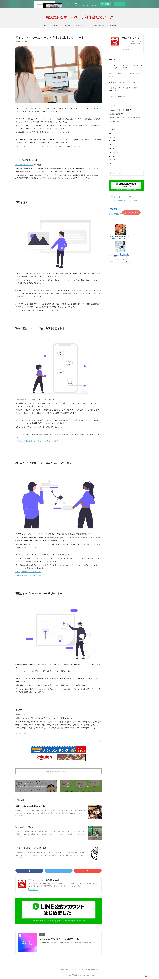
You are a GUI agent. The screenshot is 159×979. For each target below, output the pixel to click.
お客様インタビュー (117, 118)
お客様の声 (113, 25)
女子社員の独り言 (117, 122)
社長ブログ (66, 25)
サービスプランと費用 (97, 25)
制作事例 (127, 110)
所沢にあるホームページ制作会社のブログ (79, 17)
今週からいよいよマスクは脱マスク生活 (30, 806)
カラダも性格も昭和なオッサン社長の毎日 (30, 848)
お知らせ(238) (19, 733)
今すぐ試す (105, 4)
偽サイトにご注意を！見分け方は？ (120, 96)
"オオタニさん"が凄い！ (24, 827)
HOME (44, 25)
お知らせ (55, 25)
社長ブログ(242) (28, 733)
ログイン (120, 4)
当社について (80, 25)
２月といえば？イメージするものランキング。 (123, 82)
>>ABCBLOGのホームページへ (59, 771)
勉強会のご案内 (116, 114)
